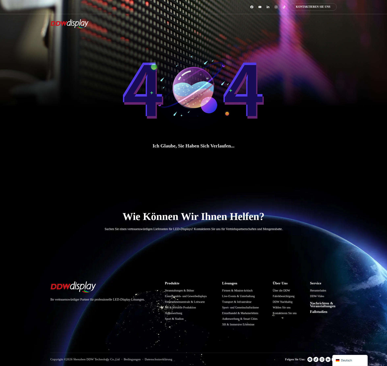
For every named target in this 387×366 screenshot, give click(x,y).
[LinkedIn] (267, 6)
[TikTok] (284, 6)
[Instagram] (276, 6)
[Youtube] (259, 6)
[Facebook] (251, 6)
